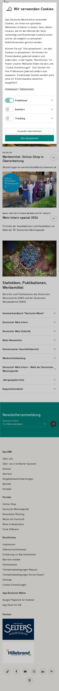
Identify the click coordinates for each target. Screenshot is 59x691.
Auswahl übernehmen (29, 131)
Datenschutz (27, 88)
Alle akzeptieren (30, 138)
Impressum (11, 88)
